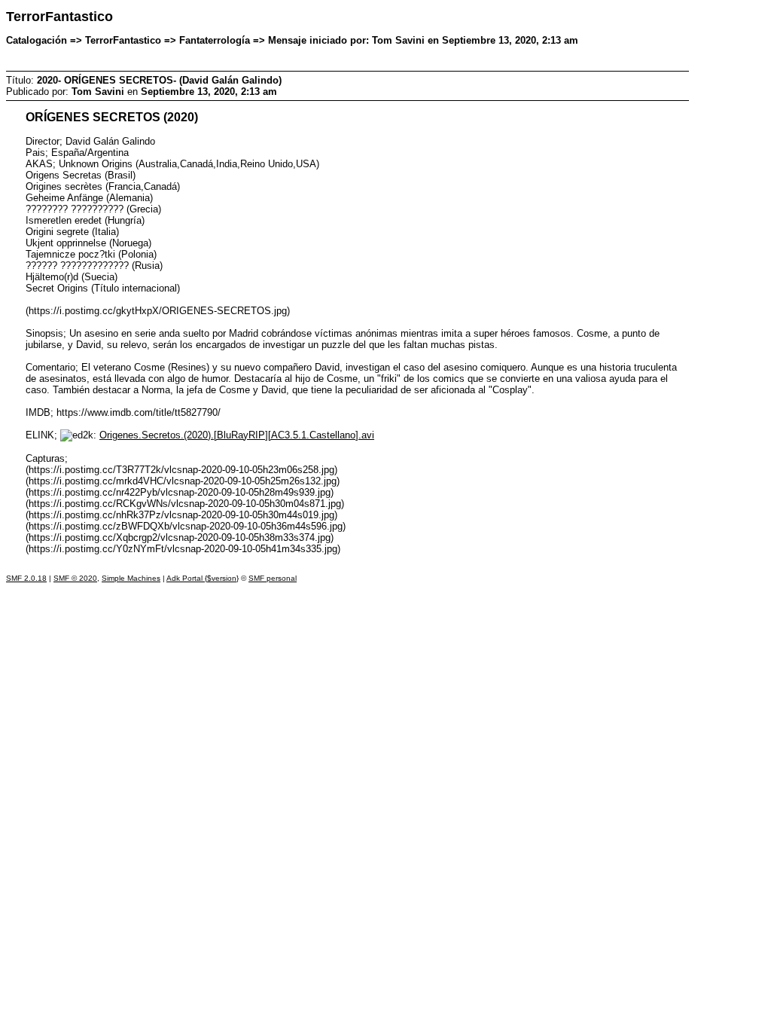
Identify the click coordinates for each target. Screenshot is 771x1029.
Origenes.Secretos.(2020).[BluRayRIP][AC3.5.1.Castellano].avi (236, 435)
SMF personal (272, 578)
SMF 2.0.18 (26, 578)
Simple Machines (131, 578)
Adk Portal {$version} (202, 578)
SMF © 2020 (75, 578)
